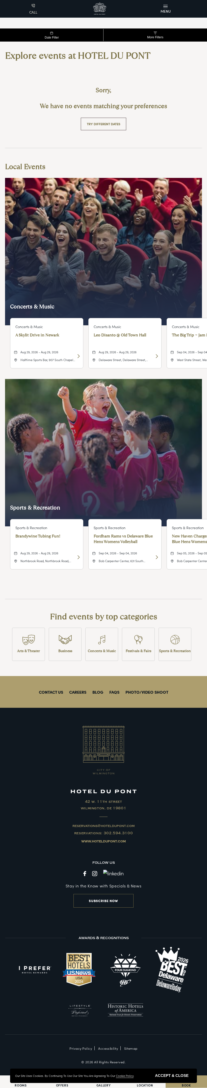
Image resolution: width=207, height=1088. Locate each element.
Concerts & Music (32, 306)
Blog (97, 692)
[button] (166, 9)
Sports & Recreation (35, 507)
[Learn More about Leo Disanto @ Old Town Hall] (156, 356)
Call (33, 12)
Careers (77, 692)
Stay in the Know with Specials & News (104, 885)
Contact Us (51, 692)
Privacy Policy (80, 1048)
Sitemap (131, 1048)
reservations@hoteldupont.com (103, 826)
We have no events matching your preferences (103, 106)
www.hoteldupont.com (103, 841)
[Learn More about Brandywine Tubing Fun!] (78, 557)
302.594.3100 (118, 833)
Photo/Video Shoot (146, 692)
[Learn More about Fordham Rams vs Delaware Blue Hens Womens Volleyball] (156, 557)
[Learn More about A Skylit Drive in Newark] (78, 356)
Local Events (25, 166)
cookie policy (125, 1076)
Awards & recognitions (104, 938)
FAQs (114, 692)
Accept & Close (172, 1075)
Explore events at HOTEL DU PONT (77, 55)
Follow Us (103, 862)
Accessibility (108, 1048)
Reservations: (103, 833)
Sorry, (103, 90)
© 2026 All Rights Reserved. (103, 1062)
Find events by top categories (103, 616)
